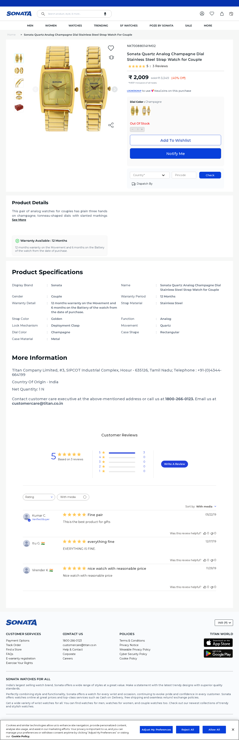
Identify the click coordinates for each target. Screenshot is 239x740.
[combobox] (74, 14)
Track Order (13, 645)
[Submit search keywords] (43, 14)
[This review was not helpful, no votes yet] (212, 533)
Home (11, 34)
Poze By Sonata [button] (161, 25)
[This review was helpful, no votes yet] (205, 533)
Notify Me (175, 153)
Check (210, 175)
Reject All (187, 729)
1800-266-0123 (72, 640)
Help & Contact (73, 649)
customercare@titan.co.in (79, 645)
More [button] (208, 25)
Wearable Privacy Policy (135, 649)
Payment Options (17, 640)
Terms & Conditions (132, 640)
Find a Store (14, 649)
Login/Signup (134, 91)
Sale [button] (188, 25)
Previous (35, 89)
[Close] (233, 729)
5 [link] (147, 66)
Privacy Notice (129, 645)
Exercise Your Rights (19, 663)
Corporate (69, 654)
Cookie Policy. (21, 736)
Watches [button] (75, 25)
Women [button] (51, 25)
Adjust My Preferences (156, 729)
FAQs (9, 654)
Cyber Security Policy (133, 654)
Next (114, 89)
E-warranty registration (20, 658)
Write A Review (174, 464)
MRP (154, 78)
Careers (68, 658)
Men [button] (30, 25)
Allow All (214, 729)
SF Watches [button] (129, 25)
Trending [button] (101, 25)
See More (19, 220)
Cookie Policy (128, 658)
